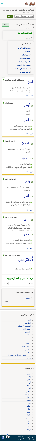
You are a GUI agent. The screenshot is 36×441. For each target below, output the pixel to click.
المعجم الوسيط (25, 58)
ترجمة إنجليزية (25, 72)
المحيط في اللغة (24, 62)
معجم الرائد (26, 55)
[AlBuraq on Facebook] (3, 438)
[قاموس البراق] (30, 4)
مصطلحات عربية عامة (22, 68)
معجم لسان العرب (23, 65)
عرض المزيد (29, 95)
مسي (28, 298)
